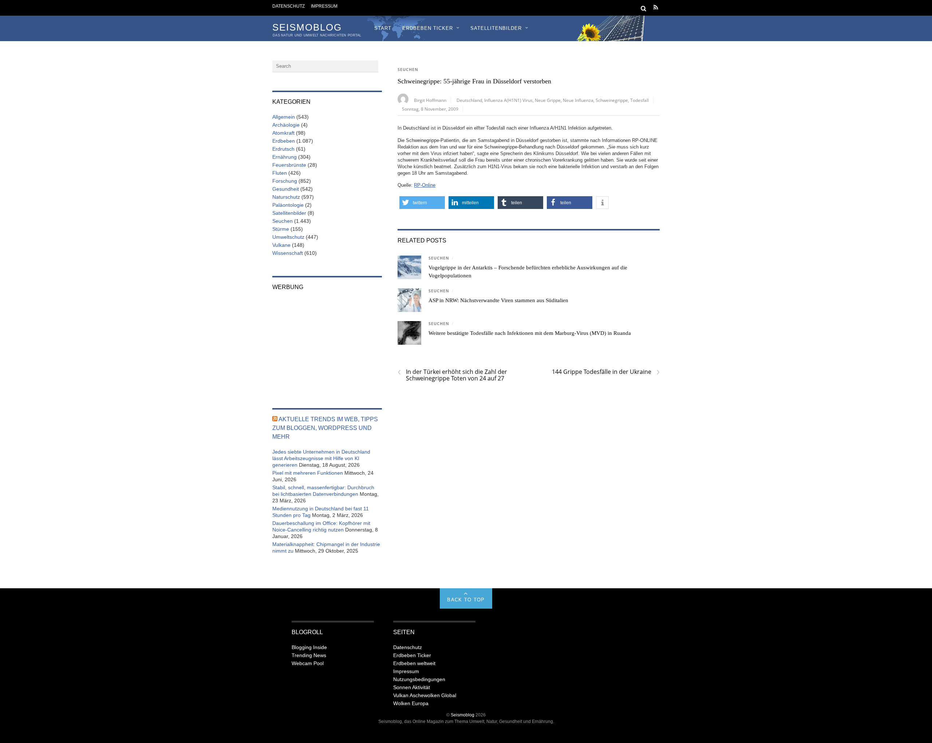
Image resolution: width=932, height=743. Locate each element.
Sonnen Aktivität (411, 687)
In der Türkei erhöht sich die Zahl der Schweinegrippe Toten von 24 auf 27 (452, 375)
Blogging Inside (309, 647)
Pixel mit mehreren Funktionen (307, 473)
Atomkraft (283, 133)
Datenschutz (288, 6)
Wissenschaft (287, 253)
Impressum (324, 6)
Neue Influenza (578, 100)
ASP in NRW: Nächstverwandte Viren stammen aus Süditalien (498, 300)
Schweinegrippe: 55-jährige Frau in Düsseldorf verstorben (474, 81)
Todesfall (639, 100)
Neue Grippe (548, 100)
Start (382, 28)
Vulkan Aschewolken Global (424, 695)
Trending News (309, 655)
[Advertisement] (327, 344)
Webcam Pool (308, 663)
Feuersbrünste (289, 165)
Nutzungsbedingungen (419, 679)
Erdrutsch (283, 149)
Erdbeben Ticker (427, 28)
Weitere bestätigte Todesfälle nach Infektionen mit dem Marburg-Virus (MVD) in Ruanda (530, 333)
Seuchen (408, 69)
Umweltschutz (288, 237)
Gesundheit (285, 189)
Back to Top (466, 599)
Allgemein (283, 117)
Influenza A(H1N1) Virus (508, 100)
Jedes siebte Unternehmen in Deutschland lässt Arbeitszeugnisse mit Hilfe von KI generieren (321, 458)
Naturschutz (286, 197)
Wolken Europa (411, 703)
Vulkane (281, 245)
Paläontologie (288, 205)
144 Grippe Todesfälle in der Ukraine (606, 371)
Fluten (279, 173)
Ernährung (284, 157)
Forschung (284, 181)
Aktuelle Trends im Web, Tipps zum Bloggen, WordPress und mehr (325, 428)
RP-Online (424, 185)
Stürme (280, 229)
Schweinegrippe (612, 100)
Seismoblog (462, 714)
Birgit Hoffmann (430, 100)
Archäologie (286, 125)
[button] (422, 202)
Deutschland (469, 100)
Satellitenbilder (496, 28)
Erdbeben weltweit (414, 663)
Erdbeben (283, 141)
